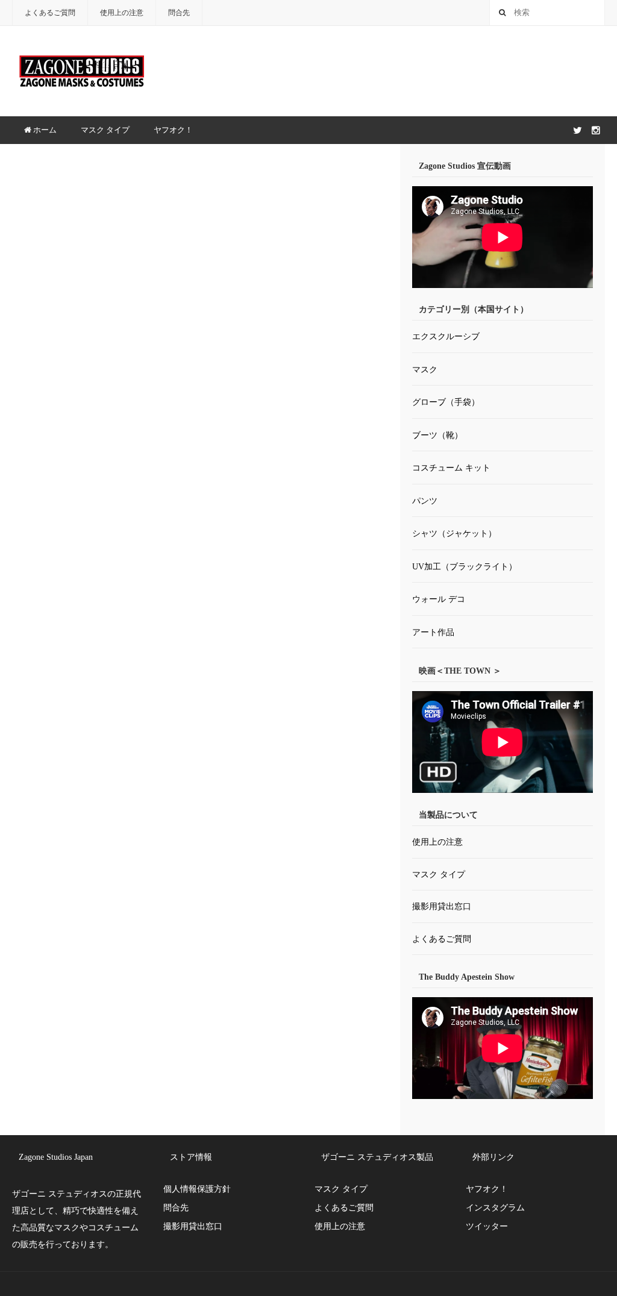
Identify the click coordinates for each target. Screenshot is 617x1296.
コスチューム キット (451, 467)
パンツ (424, 501)
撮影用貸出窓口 (441, 906)
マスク (424, 369)
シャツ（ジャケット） (454, 533)
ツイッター (487, 1226)
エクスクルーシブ (446, 336)
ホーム (44, 129)
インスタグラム (495, 1207)
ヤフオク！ (173, 129)
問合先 (179, 12)
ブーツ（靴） (437, 435)
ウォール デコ (438, 599)
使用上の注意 (121, 12)
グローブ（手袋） (446, 402)
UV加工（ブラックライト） (464, 566)
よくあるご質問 (50, 12)
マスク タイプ (105, 129)
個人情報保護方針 (197, 1189)
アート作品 (433, 632)
